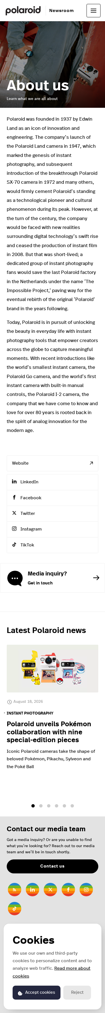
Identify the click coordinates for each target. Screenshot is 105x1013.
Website (20, 463)
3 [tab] (48, 805)
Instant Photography (30, 713)
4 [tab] (56, 805)
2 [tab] (41, 805)
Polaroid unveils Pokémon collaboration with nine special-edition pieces (49, 732)
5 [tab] (64, 805)
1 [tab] (33, 805)
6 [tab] (72, 805)
